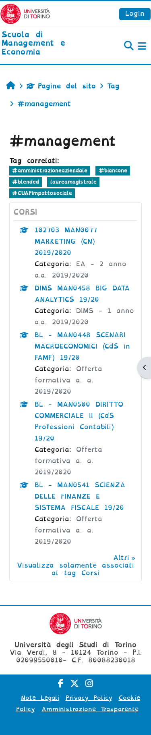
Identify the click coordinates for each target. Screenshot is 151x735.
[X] (74, 683)
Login (135, 13)
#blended (25, 182)
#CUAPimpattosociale (42, 193)
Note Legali (40, 698)
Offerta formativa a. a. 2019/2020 (68, 380)
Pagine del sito (67, 86)
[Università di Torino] (25, 13)
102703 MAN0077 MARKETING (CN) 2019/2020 (66, 241)
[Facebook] (61, 683)
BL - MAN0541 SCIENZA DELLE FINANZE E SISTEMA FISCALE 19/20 (80, 496)
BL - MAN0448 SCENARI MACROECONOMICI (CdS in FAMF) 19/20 (82, 346)
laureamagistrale (73, 182)
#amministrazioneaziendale (49, 170)
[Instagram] (89, 683)
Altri (121, 558)
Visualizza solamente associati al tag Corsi (75, 569)
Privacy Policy (89, 698)
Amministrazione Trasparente (90, 709)
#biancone (113, 170)
